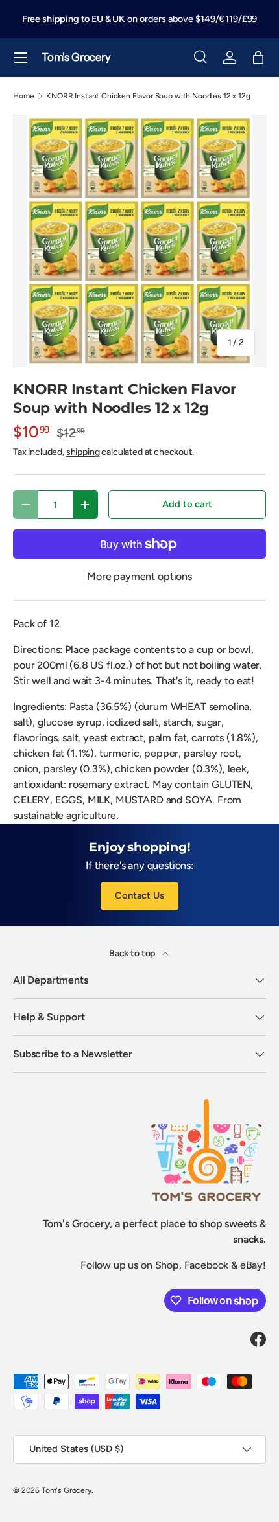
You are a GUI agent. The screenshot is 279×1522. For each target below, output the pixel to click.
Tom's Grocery (66, 1490)
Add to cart (187, 504)
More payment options (139, 576)
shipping (83, 451)
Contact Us (139, 895)
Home (23, 96)
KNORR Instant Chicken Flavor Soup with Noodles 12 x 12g (148, 96)
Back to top (133, 953)
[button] (258, 57)
